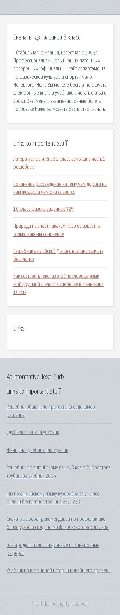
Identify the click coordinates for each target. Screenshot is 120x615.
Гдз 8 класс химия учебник (33, 432)
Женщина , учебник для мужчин (37, 450)
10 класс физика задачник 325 (43, 209)
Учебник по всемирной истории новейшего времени (59, 570)
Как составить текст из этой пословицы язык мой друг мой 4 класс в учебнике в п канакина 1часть (58, 284)
